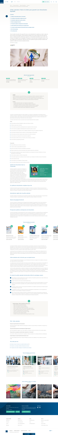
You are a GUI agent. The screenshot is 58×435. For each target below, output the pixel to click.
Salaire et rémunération (23, 5)
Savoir (12, 1)
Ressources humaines (15, 5)
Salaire (28, 5)
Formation (18, 1)
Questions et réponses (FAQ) (44, 420)
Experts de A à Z (20, 425)
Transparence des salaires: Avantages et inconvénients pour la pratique (21, 347)
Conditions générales (17, 430)
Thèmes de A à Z (20, 420)
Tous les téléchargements (21, 423)
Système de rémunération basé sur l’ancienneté (18, 16)
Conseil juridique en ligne (44, 425)
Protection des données (24, 430)
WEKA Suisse (7, 420)
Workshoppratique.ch (32, 423)
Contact (29, 430)
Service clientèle (43, 423)
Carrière (7, 423)
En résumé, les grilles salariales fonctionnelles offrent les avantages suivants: (22, 27)
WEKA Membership (32, 420)
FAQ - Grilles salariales (14, 29)
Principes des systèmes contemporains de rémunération (19, 23)
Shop (15, 1)
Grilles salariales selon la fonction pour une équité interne (20, 25)
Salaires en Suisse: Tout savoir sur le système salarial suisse (19, 344)
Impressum (11, 430)
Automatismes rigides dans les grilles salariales (18, 20)
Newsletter (7, 425)
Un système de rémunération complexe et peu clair (18, 18)
